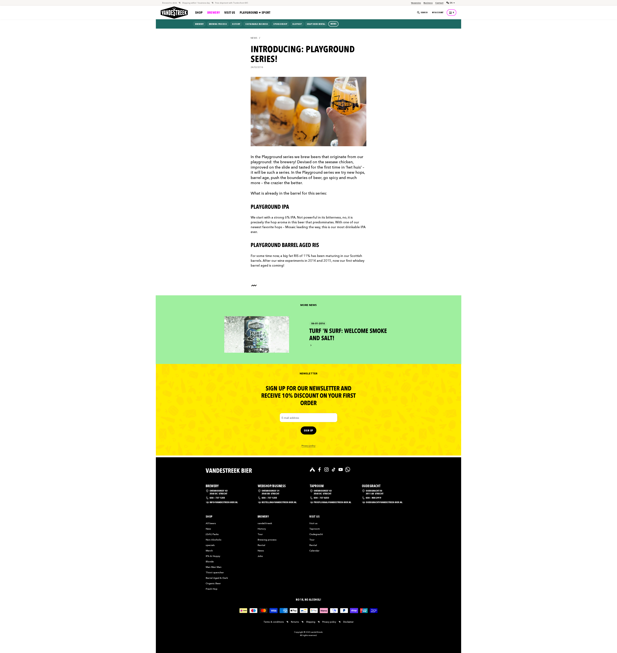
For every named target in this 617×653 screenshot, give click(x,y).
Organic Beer (213, 583)
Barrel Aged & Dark (217, 577)
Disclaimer (348, 621)
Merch (209, 550)
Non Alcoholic (213, 539)
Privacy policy (308, 445)
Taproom (314, 528)
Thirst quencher (215, 572)
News (254, 38)
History (262, 528)
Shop (199, 12)
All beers (211, 523)
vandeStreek (265, 523)
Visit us (229, 12)
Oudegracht (316, 534)
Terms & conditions (274, 621)
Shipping (310, 621)
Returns (295, 621)
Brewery (213, 12)
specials (210, 545)
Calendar (314, 550)
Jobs (260, 556)
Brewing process (267, 539)
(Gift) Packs (212, 534)
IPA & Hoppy (213, 556)
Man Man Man (213, 566)
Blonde (210, 561)
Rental (261, 545)
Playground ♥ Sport (255, 12)
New (208, 528)
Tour (260, 534)
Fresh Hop (211, 588)
